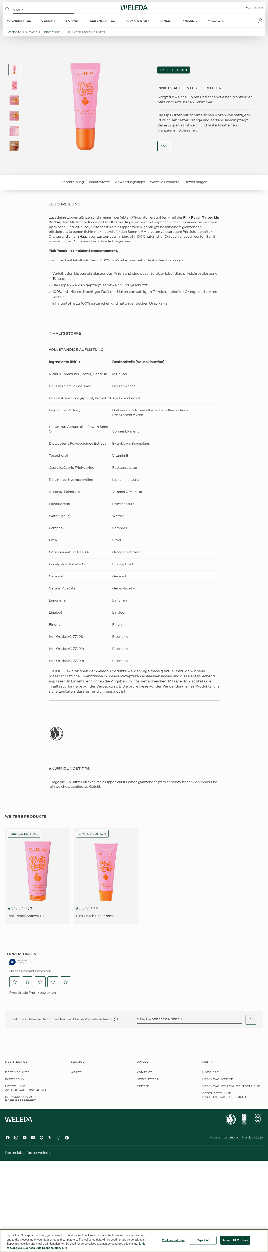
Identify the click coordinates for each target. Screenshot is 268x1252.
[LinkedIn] (33, 1137)
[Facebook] (7, 1137)
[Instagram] (16, 1137)
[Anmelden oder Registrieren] (260, 20)
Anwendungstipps (130, 182)
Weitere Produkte (164, 182)
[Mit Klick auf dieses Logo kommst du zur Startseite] (134, 7)
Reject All (203, 1240)
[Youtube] (24, 1137)
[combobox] (164, 146)
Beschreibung (72, 182)
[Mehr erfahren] (56, 733)
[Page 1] (14, 70)
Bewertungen (196, 182)
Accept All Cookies (235, 1240)
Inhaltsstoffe (99, 182)
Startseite (14, 32)
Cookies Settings (173, 1240)
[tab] (14, 70)
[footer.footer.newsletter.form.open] (251, 1020)
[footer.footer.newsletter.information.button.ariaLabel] (115, 1019)
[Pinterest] (41, 1137)
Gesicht (31, 32)
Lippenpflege (51, 32)
